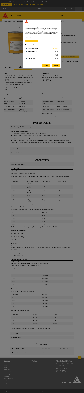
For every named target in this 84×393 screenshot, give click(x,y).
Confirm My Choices (31, 41)
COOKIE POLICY (28, 37)
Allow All (56, 65)
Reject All (46, 65)
